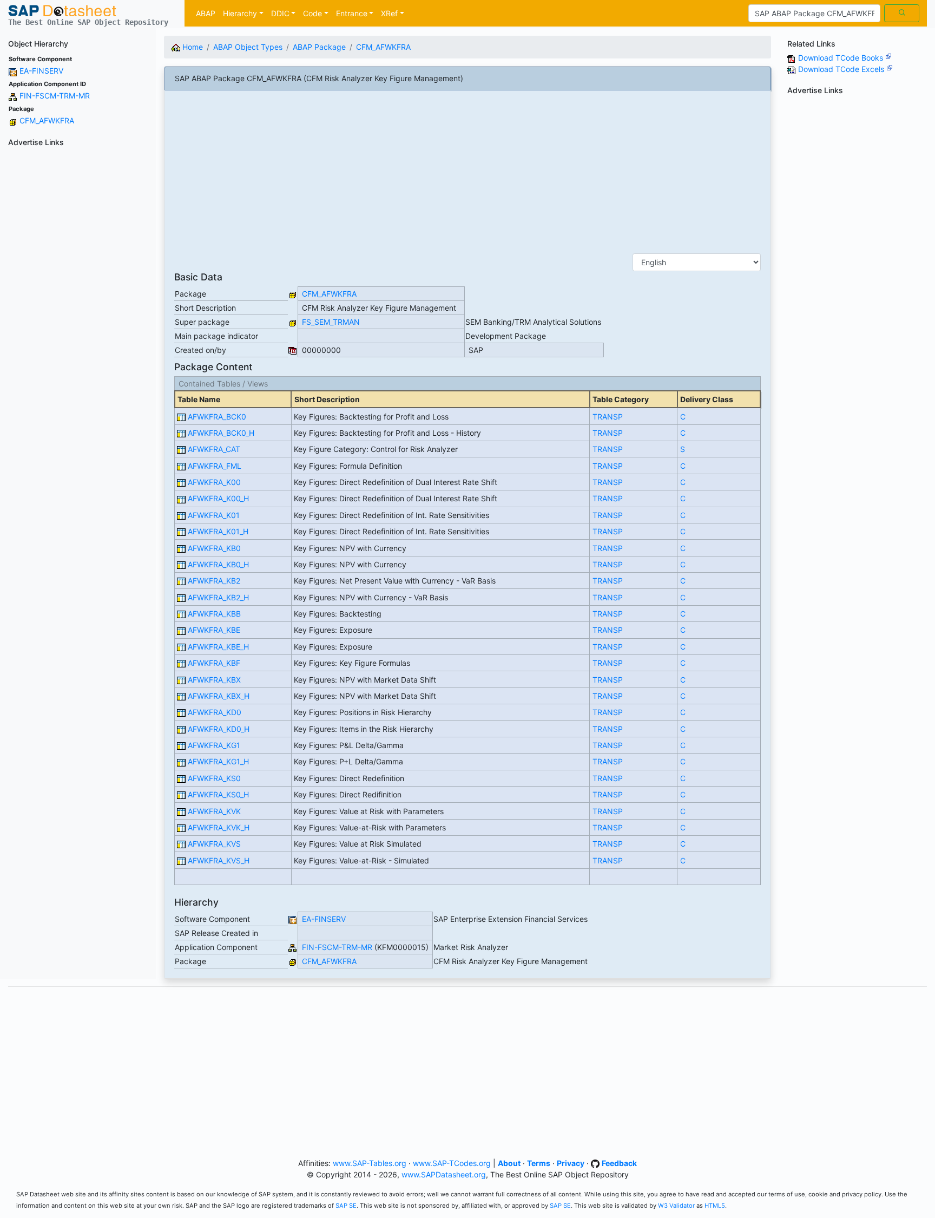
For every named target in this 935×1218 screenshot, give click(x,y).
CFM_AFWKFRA (46, 120)
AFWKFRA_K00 (214, 482)
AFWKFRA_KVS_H (218, 860)
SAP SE (346, 1205)
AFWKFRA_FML (214, 465)
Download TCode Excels (842, 69)
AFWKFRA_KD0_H (218, 729)
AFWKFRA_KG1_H (218, 761)
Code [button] (312, 13)
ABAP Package (319, 46)
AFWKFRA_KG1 (214, 745)
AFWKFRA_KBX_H (218, 695)
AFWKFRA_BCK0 (217, 416)
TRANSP (607, 416)
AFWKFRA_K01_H (218, 531)
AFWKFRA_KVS (214, 843)
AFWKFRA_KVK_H (218, 827)
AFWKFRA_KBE (214, 629)
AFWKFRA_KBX (214, 679)
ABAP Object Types (247, 46)
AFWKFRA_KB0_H (218, 564)
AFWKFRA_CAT (214, 449)
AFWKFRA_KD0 (214, 712)
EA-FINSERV (41, 70)
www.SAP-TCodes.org (452, 1163)
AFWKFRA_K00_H (218, 498)
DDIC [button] (280, 13)
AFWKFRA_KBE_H (218, 646)
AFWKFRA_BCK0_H (221, 432)
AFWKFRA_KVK (214, 811)
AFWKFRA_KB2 (214, 580)
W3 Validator (676, 1205)
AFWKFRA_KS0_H (218, 794)
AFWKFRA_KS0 (214, 778)
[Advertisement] (78, 313)
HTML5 (714, 1205)
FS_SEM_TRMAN (331, 321)
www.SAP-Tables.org (369, 1163)
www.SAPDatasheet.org (443, 1174)
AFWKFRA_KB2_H (218, 597)
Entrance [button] (351, 13)
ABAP (205, 13)
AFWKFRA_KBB (214, 613)
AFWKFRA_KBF (214, 662)
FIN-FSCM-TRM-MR (54, 95)
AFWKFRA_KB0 (214, 548)
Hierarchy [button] (240, 13)
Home (191, 46)
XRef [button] (389, 13)
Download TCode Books (841, 57)
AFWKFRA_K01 (214, 515)
